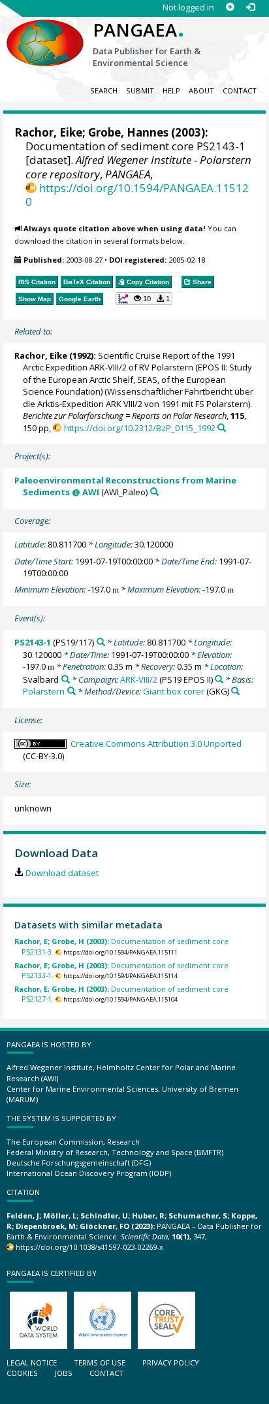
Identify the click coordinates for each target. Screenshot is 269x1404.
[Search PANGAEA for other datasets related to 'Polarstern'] (71, 691)
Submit (140, 90)
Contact (240, 90)
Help (171, 90)
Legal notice (32, 1362)
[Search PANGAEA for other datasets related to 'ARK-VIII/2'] (219, 679)
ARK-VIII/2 (138, 679)
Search (104, 90)
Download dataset (61, 873)
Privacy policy (170, 1362)
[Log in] (250, 7)
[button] (144, 298)
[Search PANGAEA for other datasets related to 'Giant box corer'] (235, 691)
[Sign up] (230, 7)
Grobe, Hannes (128, 132)
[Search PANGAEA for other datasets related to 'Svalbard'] (65, 679)
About (201, 90)
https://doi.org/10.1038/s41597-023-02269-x (89, 1247)
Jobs (63, 1373)
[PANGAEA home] (45, 32)
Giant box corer (173, 691)
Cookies (22, 1373)
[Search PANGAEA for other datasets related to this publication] (221, 427)
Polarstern (44, 691)
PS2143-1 (32, 642)
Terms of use (99, 1362)
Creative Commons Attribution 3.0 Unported (156, 743)
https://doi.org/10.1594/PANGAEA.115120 (137, 194)
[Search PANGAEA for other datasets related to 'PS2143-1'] (101, 642)
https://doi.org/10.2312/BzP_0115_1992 (139, 428)
